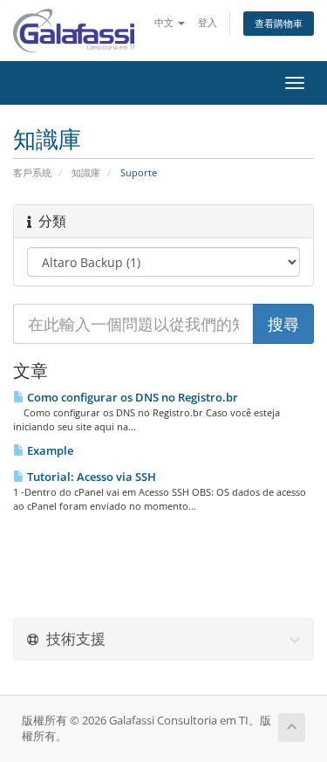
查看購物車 (279, 23)
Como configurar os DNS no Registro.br (131, 397)
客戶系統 (32, 172)
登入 (207, 22)
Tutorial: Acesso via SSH (90, 476)
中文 (165, 22)
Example (48, 450)
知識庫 (86, 172)
